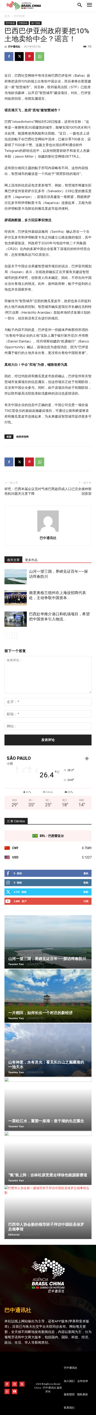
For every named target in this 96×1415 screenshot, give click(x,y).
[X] (19, 56)
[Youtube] (14, 1391)
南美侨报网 (22, 436)
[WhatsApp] (39, 56)
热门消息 (35, 23)
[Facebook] (8, 56)
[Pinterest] (29, 56)
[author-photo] (48, 532)
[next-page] (14, 635)
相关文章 (13, 560)
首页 (7, 16)
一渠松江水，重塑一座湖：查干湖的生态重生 (46, 1121)
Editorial (14, 1234)
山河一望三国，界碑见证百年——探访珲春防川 (47, 958)
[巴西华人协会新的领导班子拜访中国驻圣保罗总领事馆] (48, 1212)
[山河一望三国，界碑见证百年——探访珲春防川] (15, 576)
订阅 (85, 901)
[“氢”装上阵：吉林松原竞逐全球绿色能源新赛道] (48, 1158)
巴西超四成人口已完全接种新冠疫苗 (70, 491)
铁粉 (85, 882)
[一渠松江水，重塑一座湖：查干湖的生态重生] (48, 1104)
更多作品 (31, 560)
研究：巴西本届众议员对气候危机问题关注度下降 (26, 491)
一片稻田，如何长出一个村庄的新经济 (40, 1012)
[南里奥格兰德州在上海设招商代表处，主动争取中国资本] (15, 598)
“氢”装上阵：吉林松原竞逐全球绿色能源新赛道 (47, 1175)
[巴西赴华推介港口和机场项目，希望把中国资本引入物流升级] (15, 619)
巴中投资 (19, 16)
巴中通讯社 (14, 46)
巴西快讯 (23, 23)
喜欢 (85, 873)
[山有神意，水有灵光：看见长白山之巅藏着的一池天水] (48, 1050)
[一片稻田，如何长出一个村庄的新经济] (48, 996)
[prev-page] (7, 635)
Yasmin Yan (16, 964)
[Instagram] (14, 1384)
